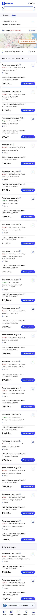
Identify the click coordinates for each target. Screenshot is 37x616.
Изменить (32, 30)
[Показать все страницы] (33, 21)
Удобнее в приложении (18, 605)
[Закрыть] (32, 605)
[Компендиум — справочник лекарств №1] (7, 3)
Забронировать (28, 83)
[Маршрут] (33, 66)
